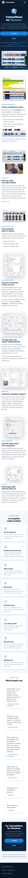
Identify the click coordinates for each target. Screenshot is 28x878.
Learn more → (13, 141)
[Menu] (24, 2)
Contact (4, 870)
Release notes (17, 44)
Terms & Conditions (7, 873)
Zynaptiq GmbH (15, 347)
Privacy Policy (11, 870)
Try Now (14, 33)
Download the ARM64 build (20, 46)
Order (14, 38)
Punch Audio (10, 756)
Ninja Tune (10, 706)
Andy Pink (11, 795)
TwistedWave (10, 2)
